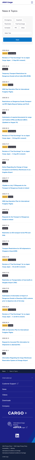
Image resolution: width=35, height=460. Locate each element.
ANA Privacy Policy (7, 446)
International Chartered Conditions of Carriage (14, 453)
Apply (17, 40)
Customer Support (9, 383)
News (4, 389)
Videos (4, 394)
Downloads (6, 400)
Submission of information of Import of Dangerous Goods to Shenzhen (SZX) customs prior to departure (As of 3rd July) (17, 298)
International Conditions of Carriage (11, 450)
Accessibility (5, 448)
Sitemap (13, 448)
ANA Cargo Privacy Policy (20, 446)
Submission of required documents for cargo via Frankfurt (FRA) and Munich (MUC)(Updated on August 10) (17, 119)
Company (5, 406)
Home (3, 371)
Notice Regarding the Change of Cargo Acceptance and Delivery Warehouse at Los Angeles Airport (16, 169)
